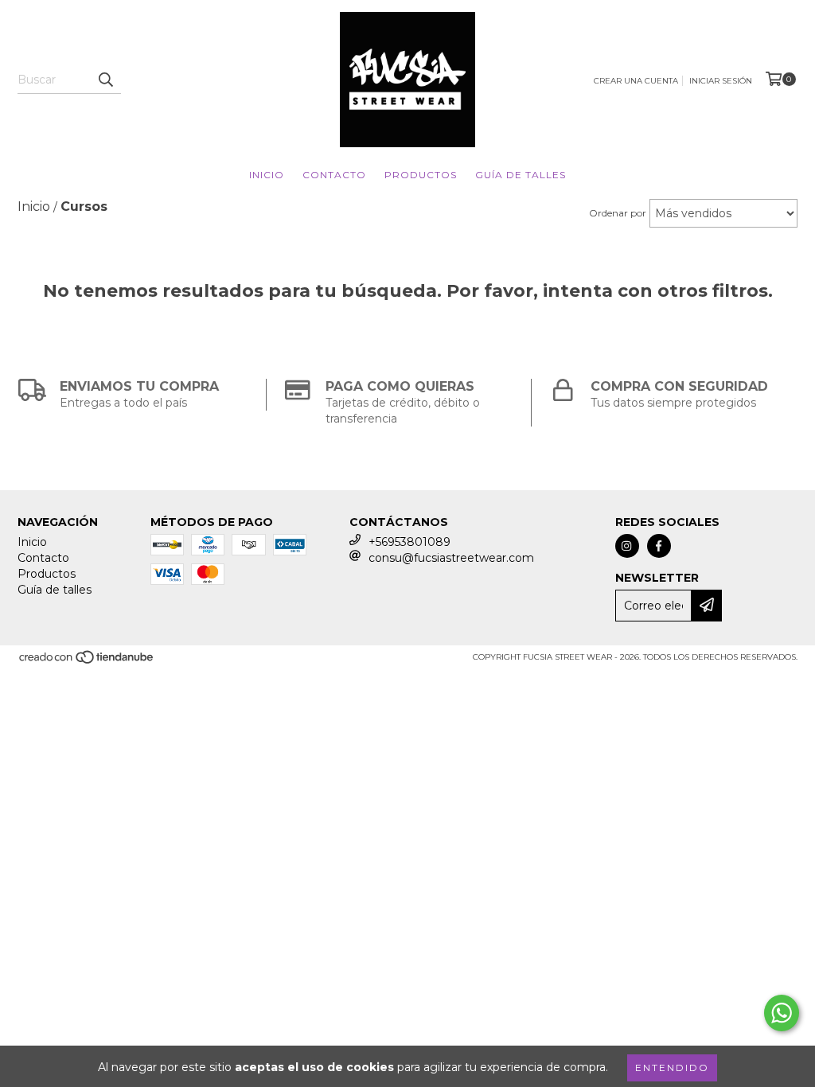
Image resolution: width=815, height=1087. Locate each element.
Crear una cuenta (636, 81)
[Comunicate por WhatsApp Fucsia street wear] (781, 1013)
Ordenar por (617, 213)
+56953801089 (409, 542)
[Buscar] (105, 79)
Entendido (672, 1067)
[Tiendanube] (87, 661)
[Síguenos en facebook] (659, 546)
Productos (420, 175)
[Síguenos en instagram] (627, 546)
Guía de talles (520, 175)
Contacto (334, 175)
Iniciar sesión (720, 81)
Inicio (266, 175)
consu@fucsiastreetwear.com (451, 558)
